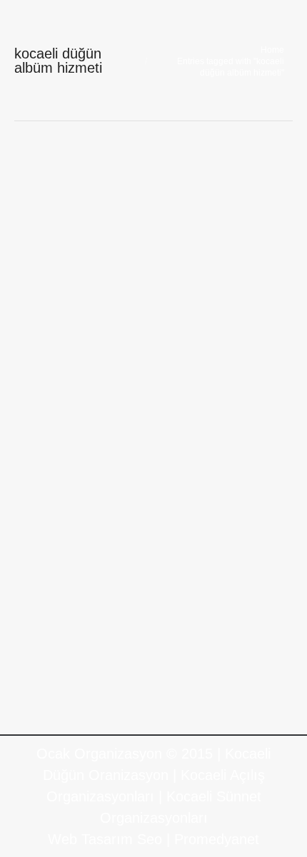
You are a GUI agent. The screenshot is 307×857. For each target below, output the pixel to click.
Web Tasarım (90, 839)
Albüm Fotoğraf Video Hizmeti (126, 388)
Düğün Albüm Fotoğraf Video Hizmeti (137, 363)
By (61, 410)
